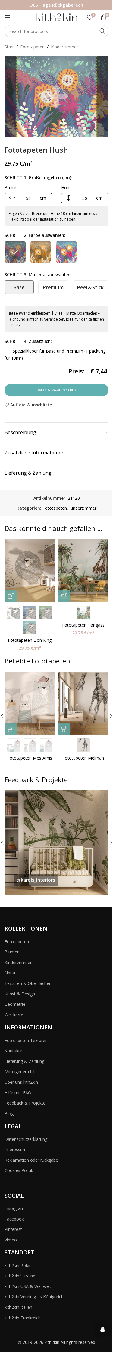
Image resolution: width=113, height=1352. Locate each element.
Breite (10, 187)
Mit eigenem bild (21, 1071)
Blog (9, 1113)
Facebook (14, 1219)
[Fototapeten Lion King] (30, 570)
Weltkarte (14, 1015)
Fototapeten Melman (83, 758)
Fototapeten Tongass (83, 625)
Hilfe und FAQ (18, 1092)
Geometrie (15, 1004)
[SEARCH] (102, 31)
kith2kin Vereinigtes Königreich (34, 1296)
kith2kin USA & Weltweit (28, 1286)
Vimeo (11, 1240)
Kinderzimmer (64, 47)
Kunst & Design (20, 994)
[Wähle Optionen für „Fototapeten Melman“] (64, 729)
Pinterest (13, 1229)
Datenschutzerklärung (26, 1139)
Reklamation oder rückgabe (31, 1160)
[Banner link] (56, 842)
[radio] (15, 252)
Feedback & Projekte (25, 1103)
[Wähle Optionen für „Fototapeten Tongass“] (64, 596)
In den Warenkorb (57, 389)
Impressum (16, 1149)
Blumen (12, 952)
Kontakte (13, 1051)
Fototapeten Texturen (26, 1040)
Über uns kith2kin (21, 1082)
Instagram (14, 1208)
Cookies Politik (19, 1170)
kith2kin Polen (18, 1265)
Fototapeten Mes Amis (29, 758)
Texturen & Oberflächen (28, 983)
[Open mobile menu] (8, 17)
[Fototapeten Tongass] (83, 570)
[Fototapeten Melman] (83, 703)
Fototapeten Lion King (30, 640)
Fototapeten (32, 47)
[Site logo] (57, 17)
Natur (10, 973)
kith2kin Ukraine (20, 1276)
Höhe (66, 187)
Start (9, 47)
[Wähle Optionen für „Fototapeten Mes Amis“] (11, 729)
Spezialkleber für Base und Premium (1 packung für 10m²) (55, 354)
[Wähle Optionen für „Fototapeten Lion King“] (11, 596)
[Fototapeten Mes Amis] (30, 703)
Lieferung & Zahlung (24, 1061)
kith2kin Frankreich (23, 1318)
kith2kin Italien (18, 1307)
